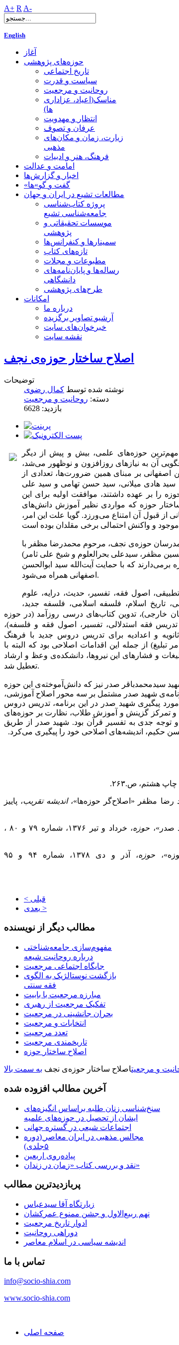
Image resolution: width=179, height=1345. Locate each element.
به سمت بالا (23, 1069)
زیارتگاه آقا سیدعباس (59, 1204)
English (14, 35)
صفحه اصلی (44, 1332)
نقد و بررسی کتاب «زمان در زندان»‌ (82, 1165)
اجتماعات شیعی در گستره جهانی (77, 1127)
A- (27, 8)
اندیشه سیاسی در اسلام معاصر (75, 1242)
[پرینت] (37, 426)
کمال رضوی (44, 389)
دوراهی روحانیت (51, 1232)
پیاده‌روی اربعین (49, 1155)
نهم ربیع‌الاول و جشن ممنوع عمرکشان (87, 1213)
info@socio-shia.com (37, 1281)
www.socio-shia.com (37, 1298)
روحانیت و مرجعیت (56, 399)
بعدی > (35, 908)
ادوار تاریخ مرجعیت (55, 1223)
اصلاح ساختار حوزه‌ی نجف (69, 358)
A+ (9, 8)
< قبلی (35, 899)
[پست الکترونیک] (53, 435)
